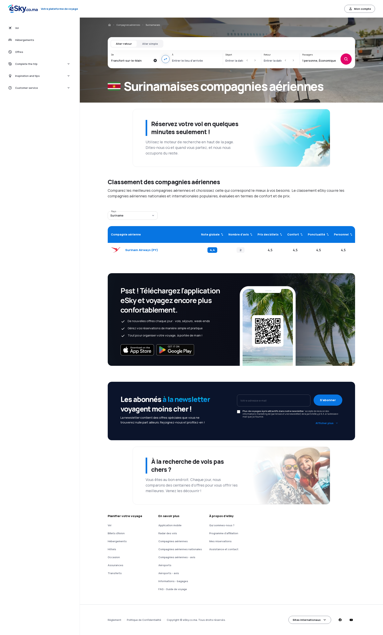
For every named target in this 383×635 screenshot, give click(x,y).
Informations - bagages (173, 581)
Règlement (114, 620)
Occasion (114, 557)
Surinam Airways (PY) (141, 250)
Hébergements (117, 541)
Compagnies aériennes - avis (176, 557)
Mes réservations (220, 541)
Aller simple (150, 43)
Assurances (115, 565)
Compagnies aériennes (128, 24)
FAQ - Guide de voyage (172, 589)
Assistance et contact (223, 549)
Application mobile (170, 525)
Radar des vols (167, 533)
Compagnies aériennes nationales (180, 549)
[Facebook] (340, 620)
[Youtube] (351, 620)
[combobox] (131, 60)
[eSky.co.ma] (109, 25)
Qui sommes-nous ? (221, 525)
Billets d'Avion (116, 533)
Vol (109, 525)
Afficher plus (325, 423)
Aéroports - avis (168, 573)
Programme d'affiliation (223, 533)
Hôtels (112, 549)
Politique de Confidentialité (144, 620)
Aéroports (164, 565)
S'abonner (328, 400)
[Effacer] (155, 60)
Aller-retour (124, 43)
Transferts (115, 573)
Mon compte (362, 9)
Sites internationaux (307, 620)
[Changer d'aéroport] (166, 59)
